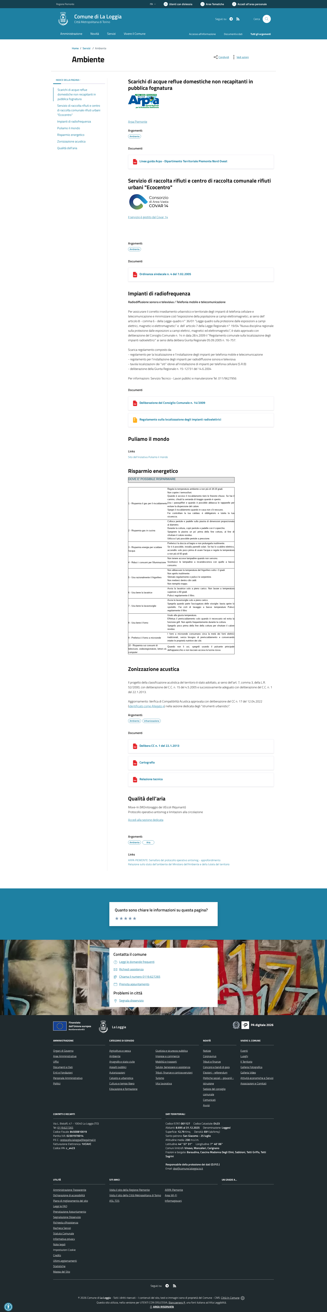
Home (75, 48)
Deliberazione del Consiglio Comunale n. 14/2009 (172, 402)
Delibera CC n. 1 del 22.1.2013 (159, 745)
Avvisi (206, 1105)
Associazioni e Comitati (253, 1083)
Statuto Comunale (63, 1233)
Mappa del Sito (61, 1272)
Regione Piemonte (65, 4)
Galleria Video (248, 1072)
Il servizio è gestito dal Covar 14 (148, 217)
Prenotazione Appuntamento (69, 1212)
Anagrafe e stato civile (122, 1062)
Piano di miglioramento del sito (70, 1201)
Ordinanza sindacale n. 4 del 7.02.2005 (165, 274)
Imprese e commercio (167, 1056)
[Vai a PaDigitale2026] (253, 1025)
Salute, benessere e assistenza (172, 1067)
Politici (56, 1083)
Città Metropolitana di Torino (92, 22)
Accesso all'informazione (202, 34)
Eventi (244, 1051)
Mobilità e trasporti (166, 1062)
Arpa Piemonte (137, 121)
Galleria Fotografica (251, 1067)
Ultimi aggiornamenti (65, 1261)
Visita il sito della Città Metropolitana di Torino (135, 1195)
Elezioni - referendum (215, 1072)
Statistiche (59, 1266)
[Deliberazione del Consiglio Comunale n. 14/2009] (135, 403)
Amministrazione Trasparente (69, 1190)
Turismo (159, 1078)
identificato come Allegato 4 (146, 706)
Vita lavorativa (163, 1083)
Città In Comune (230, 1298)
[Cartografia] (135, 763)
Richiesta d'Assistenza (65, 1222)
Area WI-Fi (171, 1195)
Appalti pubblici (117, 1067)
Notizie (207, 1051)
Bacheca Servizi (62, 1228)
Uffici (56, 1062)
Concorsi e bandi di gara (216, 1067)
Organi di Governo (63, 1051)
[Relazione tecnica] (135, 779)
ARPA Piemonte (174, 1190)
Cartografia (147, 762)
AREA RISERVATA (163, 1307)
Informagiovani (173, 1201)
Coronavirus (209, 1056)
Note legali (59, 1244)
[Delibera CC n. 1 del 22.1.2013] (135, 746)
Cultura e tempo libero (121, 1083)
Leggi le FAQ (60, 1206)
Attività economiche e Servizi (256, 1078)
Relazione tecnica (151, 779)
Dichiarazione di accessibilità (69, 1195)
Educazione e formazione (123, 1089)
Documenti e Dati (63, 1067)
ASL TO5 (114, 1201)
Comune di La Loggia (98, 16)
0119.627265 (65, 1128)
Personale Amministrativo (67, 1078)
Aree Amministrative (64, 1056)
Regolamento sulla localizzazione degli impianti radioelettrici (180, 419)
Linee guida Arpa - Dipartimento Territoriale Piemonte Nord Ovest (183, 161)
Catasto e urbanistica (121, 1078)
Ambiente (114, 1056)
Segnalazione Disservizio (67, 1217)
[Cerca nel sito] (267, 19)
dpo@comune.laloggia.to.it (188, 1168)
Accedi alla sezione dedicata (145, 820)
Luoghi (244, 1056)
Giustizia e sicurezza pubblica (171, 1051)
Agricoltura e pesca (120, 1051)
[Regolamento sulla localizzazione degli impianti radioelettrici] (135, 420)
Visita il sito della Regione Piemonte (129, 1190)
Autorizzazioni (117, 1072)
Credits (57, 1255)
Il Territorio (246, 1062)
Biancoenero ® (177, 1302)
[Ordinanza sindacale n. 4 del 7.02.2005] (135, 274)
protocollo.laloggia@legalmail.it (78, 1140)
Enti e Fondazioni (63, 1072)
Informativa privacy (64, 1239)
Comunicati (209, 1100)
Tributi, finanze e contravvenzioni (173, 1072)
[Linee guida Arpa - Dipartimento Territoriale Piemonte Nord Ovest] (135, 161)
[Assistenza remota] (242, 1298)
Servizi (86, 48)
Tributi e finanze (212, 1062)
